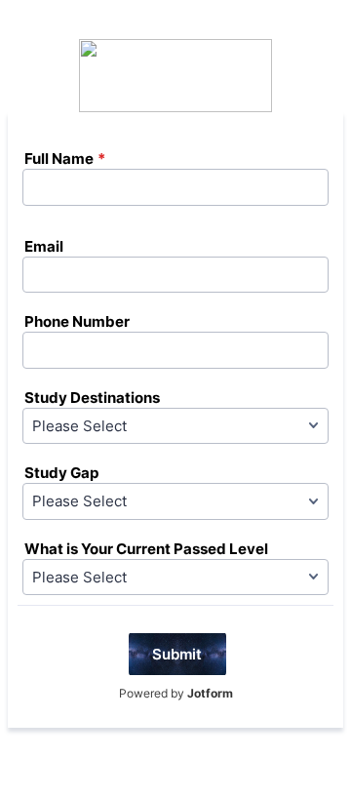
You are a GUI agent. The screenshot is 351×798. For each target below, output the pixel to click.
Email (43, 246)
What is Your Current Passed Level (146, 548)
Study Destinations (92, 397)
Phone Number (77, 321)
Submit (177, 654)
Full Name (64, 158)
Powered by (176, 693)
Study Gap (61, 472)
